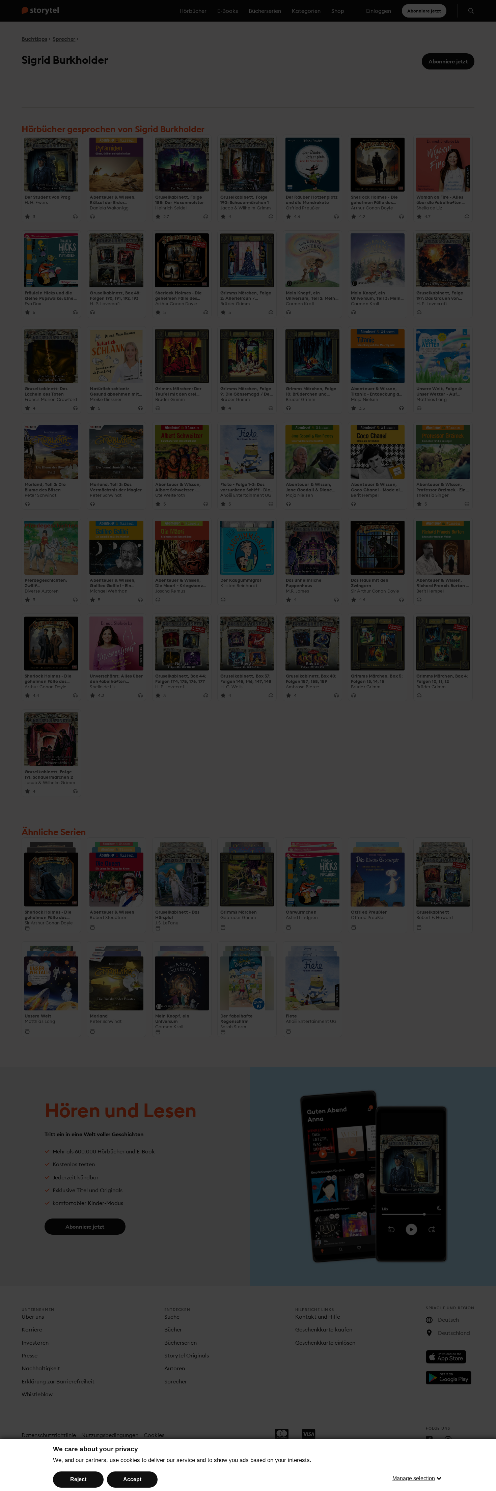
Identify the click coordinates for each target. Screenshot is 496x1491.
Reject (78, 1479)
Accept (132, 1479)
